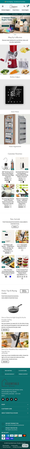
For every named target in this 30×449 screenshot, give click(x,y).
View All (15, 226)
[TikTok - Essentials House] (11, 399)
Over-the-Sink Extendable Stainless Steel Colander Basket (8, 271)
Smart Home (16, 10)
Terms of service (7, 447)
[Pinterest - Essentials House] (15, 399)
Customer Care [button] (7, 409)
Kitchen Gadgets (6, 10)
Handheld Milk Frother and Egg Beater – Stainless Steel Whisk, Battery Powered (22, 174)
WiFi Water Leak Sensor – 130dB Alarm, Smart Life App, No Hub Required (8, 247)
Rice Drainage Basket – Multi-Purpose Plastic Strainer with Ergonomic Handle (8, 201)
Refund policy (6, 445)
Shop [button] (3, 404)
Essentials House (12, 443)
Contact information (17, 447)
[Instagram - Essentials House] (7, 399)
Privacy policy (14, 445)
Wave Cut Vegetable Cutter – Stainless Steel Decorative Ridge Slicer (22, 201)
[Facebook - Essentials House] (3, 399)
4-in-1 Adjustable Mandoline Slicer (22, 245)
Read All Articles (24, 291)
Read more (5, 329)
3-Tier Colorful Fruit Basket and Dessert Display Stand (22, 271)
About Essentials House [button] (10, 413)
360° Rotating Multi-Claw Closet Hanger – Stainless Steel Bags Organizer (8, 174)
